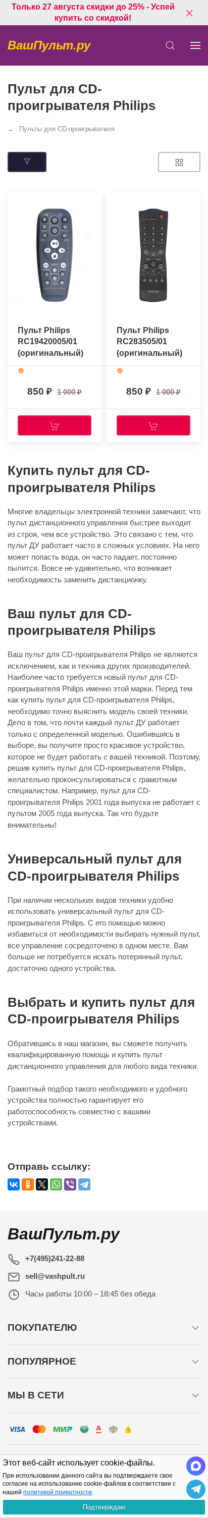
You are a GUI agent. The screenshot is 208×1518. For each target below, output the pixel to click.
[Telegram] (84, 1184)
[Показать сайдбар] (195, 45)
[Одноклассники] (28, 1184)
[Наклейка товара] (15, 202)
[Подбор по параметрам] (27, 162)
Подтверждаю (104, 1507)
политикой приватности (57, 1492)
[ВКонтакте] (14, 1184)
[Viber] (70, 1184)
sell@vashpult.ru (55, 1276)
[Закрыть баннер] (189, 13)
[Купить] (54, 425)
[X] (42, 1184)
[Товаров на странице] (179, 162)
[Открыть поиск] (170, 45)
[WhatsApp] (56, 1184)
